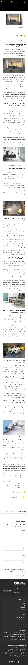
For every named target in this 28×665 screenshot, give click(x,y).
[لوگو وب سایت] (14, 2)
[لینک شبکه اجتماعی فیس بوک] (19, 662)
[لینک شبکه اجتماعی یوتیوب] (12, 662)
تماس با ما (23, 601)
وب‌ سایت (23, 563)
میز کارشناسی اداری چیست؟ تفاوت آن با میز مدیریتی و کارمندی (14, 632)
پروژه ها (24, 605)
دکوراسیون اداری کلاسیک (20, 619)
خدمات (23, 615)
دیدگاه (23, 530)
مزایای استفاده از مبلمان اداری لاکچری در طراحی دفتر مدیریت (15, 634)
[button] (3, 40)
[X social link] (16, 662)
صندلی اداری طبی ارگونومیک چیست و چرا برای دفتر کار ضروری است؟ (14, 637)
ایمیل (23, 556)
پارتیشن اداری (23, 625)
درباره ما (23, 603)
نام (24, 549)
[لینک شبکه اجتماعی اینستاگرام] (14, 662)
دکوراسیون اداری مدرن (21, 617)
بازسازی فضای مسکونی (21, 623)
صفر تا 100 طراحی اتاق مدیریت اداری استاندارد (17, 639)
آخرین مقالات (22, 630)
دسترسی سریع (22, 599)
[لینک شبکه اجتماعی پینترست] (9, 662)
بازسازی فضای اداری (21, 621)
